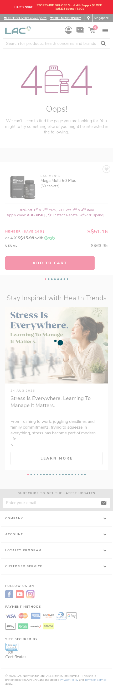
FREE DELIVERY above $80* (27, 18)
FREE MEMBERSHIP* (67, 18)
